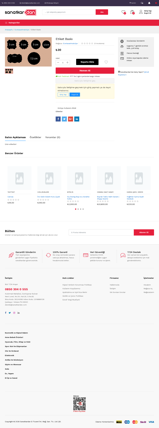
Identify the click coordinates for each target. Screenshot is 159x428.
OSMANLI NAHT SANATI (105, 192)
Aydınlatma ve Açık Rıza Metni (74, 292)
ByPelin (70, 192)
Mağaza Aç (148, 289)
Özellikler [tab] (35, 137)
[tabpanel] (59, 144)
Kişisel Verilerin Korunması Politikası (77, 285)
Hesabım (147, 285)
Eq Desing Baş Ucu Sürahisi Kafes (78, 198)
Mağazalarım (149, 292)
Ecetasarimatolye (22, 30)
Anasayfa (9, 30)
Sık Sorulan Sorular (117, 292)
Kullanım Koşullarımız (71, 289)
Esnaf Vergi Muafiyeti (71, 300)
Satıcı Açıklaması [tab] (15, 137)
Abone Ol (143, 232)
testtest (11, 192)
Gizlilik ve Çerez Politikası (72, 296)
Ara (101, 12)
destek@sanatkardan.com (16, 305)
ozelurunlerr (43, 192)
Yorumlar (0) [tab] (52, 137)
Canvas (10, 197)
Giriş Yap (148, 11)
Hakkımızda (114, 285)
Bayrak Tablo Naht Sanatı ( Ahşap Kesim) (108, 198)
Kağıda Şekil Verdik (135, 192)
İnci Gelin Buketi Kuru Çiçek (48, 197)
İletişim (113, 289)
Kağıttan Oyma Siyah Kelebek (135, 198)
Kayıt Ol (147, 13)
